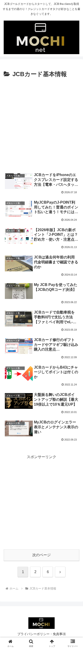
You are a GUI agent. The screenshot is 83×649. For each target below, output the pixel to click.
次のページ (41, 555)
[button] (74, 580)
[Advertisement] (41, 124)
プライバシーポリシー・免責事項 (41, 634)
